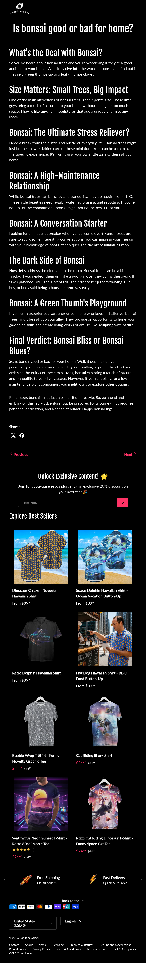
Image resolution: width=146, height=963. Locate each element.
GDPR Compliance (125, 949)
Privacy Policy (41, 949)
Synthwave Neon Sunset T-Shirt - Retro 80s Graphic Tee (39, 841)
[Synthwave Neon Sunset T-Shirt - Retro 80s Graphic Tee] (41, 804)
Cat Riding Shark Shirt (94, 755)
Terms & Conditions (68, 949)
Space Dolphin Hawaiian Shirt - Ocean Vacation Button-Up (102, 593)
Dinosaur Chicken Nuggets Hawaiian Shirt (34, 593)
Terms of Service (97, 949)
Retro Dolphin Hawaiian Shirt (36, 673)
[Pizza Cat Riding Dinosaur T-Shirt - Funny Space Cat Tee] (105, 804)
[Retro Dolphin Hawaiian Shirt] (41, 639)
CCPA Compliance (20, 953)
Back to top (71, 901)
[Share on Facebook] (21, 435)
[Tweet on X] (13, 435)
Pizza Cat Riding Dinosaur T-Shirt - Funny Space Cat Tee (104, 841)
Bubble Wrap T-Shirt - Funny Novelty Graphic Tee (35, 758)
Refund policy (17, 949)
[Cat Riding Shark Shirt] (105, 722)
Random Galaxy (29, 937)
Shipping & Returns (82, 944)
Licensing (58, 944)
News (42, 944)
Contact (14, 944)
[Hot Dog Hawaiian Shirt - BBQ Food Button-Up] (105, 639)
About (29, 944)
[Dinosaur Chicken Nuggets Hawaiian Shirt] (41, 557)
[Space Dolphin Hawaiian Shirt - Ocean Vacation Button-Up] (105, 557)
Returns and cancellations (115, 944)
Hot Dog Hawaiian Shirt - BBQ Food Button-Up (101, 676)
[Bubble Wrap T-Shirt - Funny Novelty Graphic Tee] (41, 722)
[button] (126, 8)
